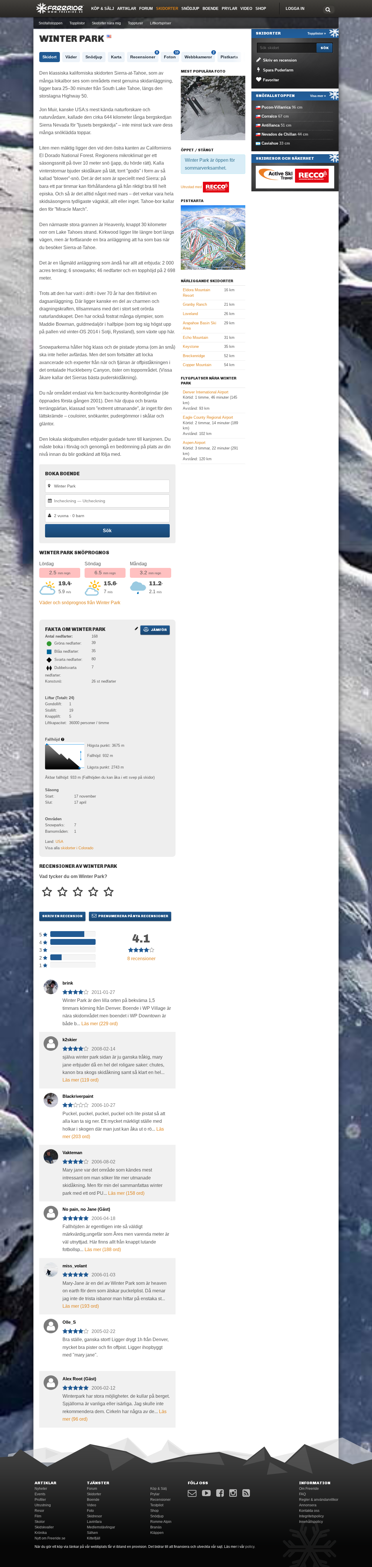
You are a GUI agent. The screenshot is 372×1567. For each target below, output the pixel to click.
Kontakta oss (309, 1511)
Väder (71, 57)
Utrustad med (192, 187)
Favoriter (270, 80)
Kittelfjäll (93, 1538)
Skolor (40, 1522)
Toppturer (135, 23)
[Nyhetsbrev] (192, 1493)
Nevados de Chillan (279, 134)
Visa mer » (318, 96)
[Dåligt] (47, 892)
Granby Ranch (195, 304)
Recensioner (144, 55)
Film (38, 1516)
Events (40, 1494)
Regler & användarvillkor (318, 1500)
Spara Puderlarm (278, 70)
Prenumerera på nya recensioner (133, 916)
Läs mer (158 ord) (126, 1193)
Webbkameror (199, 55)
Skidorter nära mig (106, 23)
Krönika (41, 1533)
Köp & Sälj (102, 8)
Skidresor (94, 1516)
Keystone (191, 346)
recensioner (141, 958)
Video (246, 8)
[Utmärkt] (108, 892)
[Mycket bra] (93, 892)
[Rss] (246, 1493)
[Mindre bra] (62, 892)
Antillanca (271, 125)
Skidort (49, 57)
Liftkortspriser (160, 23)
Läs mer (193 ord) (80, 1306)
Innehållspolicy (311, 1522)
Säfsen (92, 1533)
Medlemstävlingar (101, 1527)
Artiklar (126, 8)
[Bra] (77, 892)
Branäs (156, 1527)
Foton (171, 55)
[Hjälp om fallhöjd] (62, 739)
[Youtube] (206, 1493)
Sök (107, 530)
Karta (116, 57)
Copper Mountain (197, 365)
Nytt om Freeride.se (50, 1538)
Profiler (40, 1500)
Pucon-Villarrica (276, 107)
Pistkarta (229, 57)
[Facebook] (220, 1493)
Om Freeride (309, 1489)
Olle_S (69, 1322)
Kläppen (157, 1533)
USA (59, 841)
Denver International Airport (205, 392)
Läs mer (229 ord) (99, 1023)
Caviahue (270, 143)
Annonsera (307, 1505)
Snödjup (190, 8)
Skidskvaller (44, 1527)
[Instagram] (233, 1493)
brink (67, 983)
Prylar (229, 8)
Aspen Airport (194, 442)
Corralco (269, 116)
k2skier (69, 1039)
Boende (211, 8)
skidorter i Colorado (77, 848)
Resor (39, 1511)
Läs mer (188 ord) (103, 1249)
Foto (90, 1511)
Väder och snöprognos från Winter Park (79, 602)
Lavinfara (94, 1522)
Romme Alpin (160, 1522)
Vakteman (72, 1152)
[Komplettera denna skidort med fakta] (136, 628)
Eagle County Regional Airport (208, 417)
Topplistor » (316, 33)
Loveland (190, 314)
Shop (260, 8)
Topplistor (77, 23)
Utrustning (43, 1505)
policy (249, 1547)
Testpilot (156, 1505)
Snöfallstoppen (50, 23)
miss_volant (74, 1265)
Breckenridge (194, 356)
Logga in (295, 8)
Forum (146, 8)
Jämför (158, 630)
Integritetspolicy (311, 1516)
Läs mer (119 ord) (80, 1079)
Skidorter (167, 8)
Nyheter (41, 1489)
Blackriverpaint (77, 1096)
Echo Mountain (195, 337)
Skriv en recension (62, 916)
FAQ (302, 1494)
